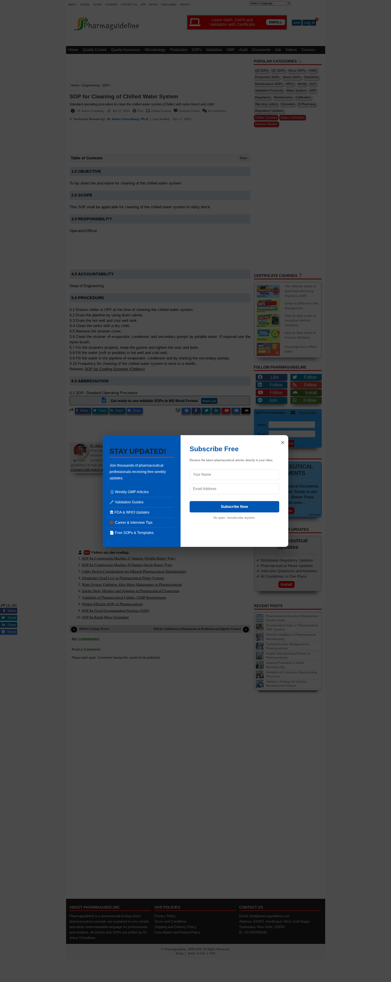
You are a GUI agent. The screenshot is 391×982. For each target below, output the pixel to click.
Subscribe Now (234, 506)
